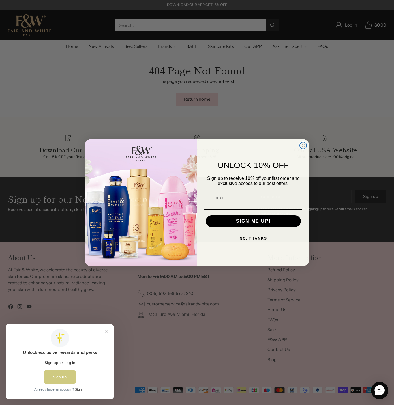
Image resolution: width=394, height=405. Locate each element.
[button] (379, 390)
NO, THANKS (253, 238)
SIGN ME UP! (253, 221)
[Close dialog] (303, 145)
